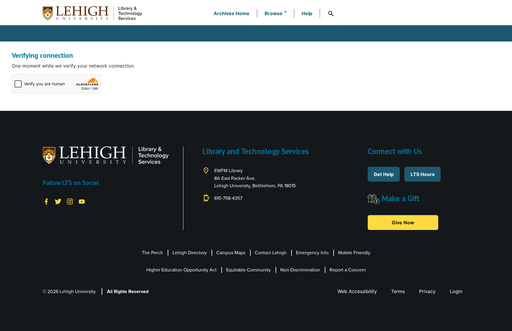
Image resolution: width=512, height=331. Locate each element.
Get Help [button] (384, 174)
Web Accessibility (357, 291)
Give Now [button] (403, 223)
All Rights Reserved (127, 291)
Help (307, 13)
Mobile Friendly (354, 252)
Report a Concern (347, 269)
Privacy (427, 291)
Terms (398, 291)
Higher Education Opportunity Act (181, 269)
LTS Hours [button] (423, 174)
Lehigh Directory (189, 252)
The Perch (152, 252)
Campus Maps (230, 252)
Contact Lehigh (271, 252)
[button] (276, 13)
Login (456, 291)
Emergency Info (312, 252)
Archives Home (231, 13)
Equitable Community (248, 269)
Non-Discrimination (300, 269)
